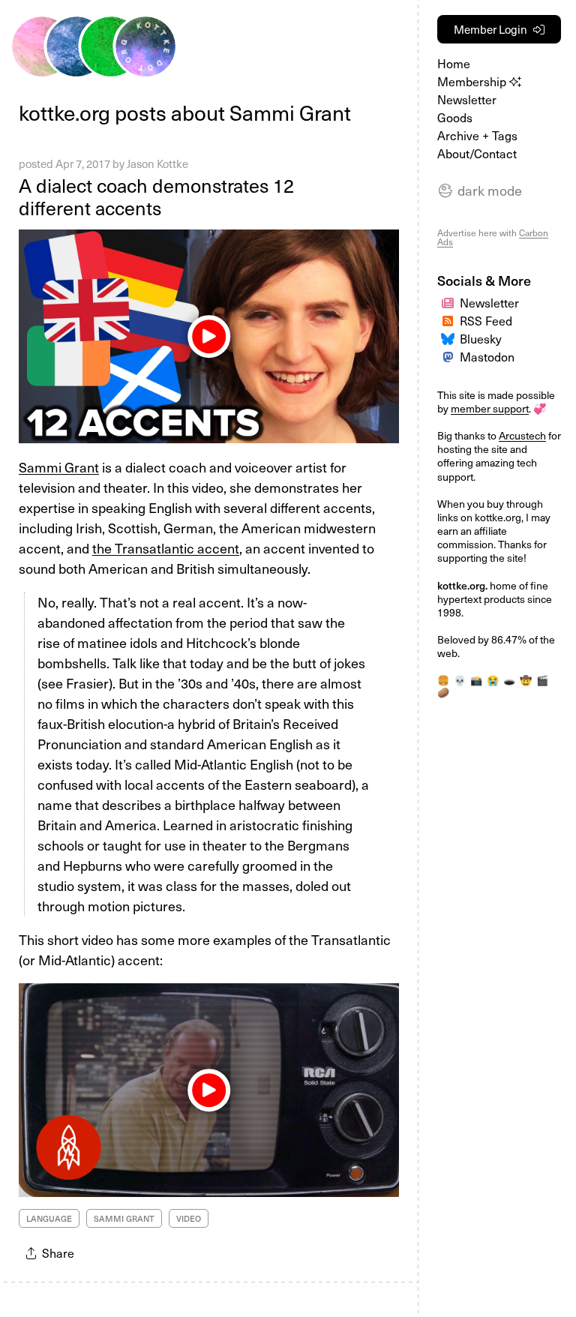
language (49, 1218)
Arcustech (522, 435)
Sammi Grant (59, 467)
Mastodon (487, 356)
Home (453, 63)
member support (490, 408)
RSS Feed (486, 320)
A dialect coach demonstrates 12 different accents (156, 196)
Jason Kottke (157, 163)
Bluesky (481, 338)
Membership (473, 81)
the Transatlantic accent (165, 547)
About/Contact (477, 153)
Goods (454, 117)
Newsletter (466, 99)
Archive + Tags (477, 135)
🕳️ (509, 680)
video (188, 1218)
